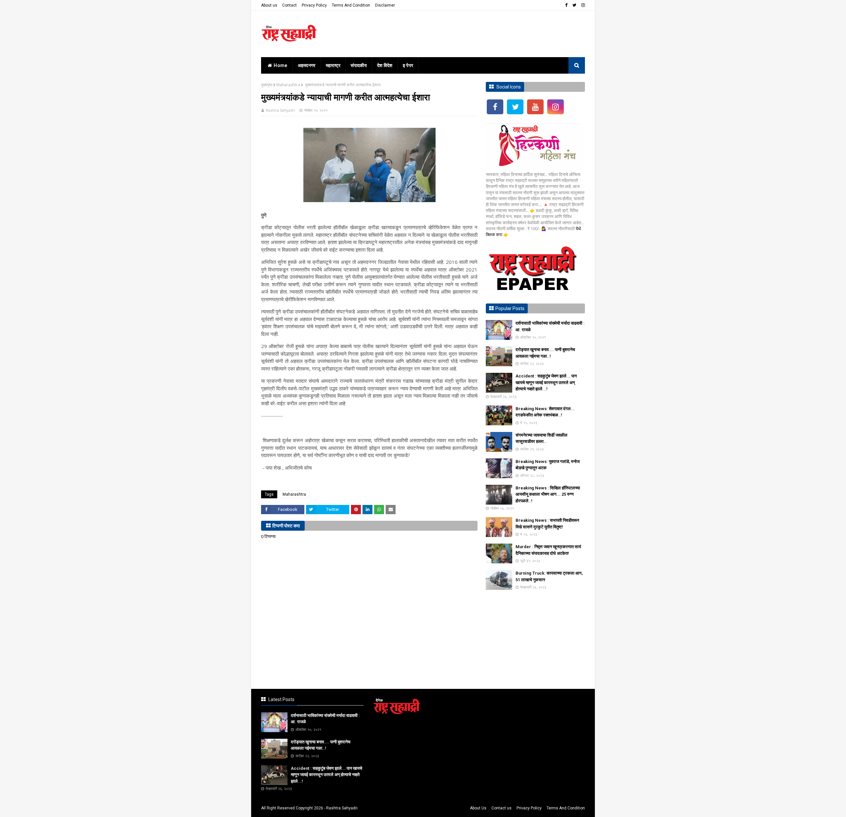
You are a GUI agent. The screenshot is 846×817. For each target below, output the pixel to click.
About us (269, 5)
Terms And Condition (351, 5)
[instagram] (582, 5)
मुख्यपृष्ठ (266, 85)
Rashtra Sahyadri (280, 110)
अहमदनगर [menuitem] (307, 65)
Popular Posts (509, 308)
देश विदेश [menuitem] (385, 65)
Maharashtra (288, 85)
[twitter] (574, 5)
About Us (478, 808)
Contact (289, 5)
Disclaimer (385, 5)
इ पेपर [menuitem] (408, 65)
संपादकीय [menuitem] (359, 65)
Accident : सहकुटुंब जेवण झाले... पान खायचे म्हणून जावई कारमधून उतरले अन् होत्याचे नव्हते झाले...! (546, 382)
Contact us (501, 808)
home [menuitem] (280, 65)
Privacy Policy (314, 5)
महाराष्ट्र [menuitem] (333, 65)
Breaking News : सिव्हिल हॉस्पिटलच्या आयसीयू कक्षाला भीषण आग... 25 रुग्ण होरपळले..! (548, 494)
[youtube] (535, 106)
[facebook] (566, 5)
